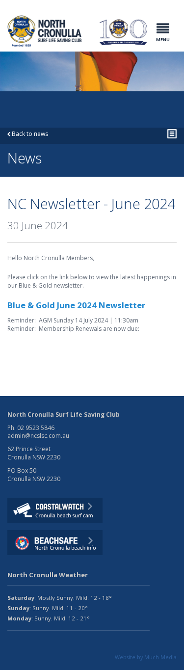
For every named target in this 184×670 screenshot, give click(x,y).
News (41, 115)
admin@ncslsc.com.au (38, 435)
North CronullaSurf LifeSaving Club (31, 27)
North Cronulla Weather (47, 574)
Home (16, 115)
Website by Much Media (146, 657)
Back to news (29, 134)
